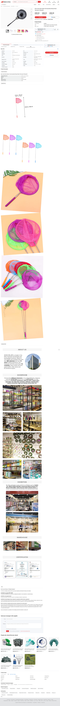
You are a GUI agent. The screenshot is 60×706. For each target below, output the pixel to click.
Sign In (36, 40)
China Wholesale (26, 699)
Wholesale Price (31, 699)
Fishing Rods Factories (5, 692)
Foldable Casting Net (33, 688)
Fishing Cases (3, 694)
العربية (34, 700)
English (9, 700)
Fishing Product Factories (22, 692)
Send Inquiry (41, 17)
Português (15, 700)
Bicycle (45, 679)
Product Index (45, 699)
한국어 (37, 700)
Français (19, 700)
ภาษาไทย (44, 700)
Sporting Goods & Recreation (6, 6)
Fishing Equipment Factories (13, 692)
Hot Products (8, 699)
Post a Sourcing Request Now (25, 631)
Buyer (39, 4)
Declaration (39, 702)
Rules (58, 4)
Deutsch (28, 700)
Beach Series (46, 677)
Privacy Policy (43, 702)
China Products (13, 699)
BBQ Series (2, 677)
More (1, 696)
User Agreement (35, 702)
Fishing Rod (18, 688)
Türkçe (47, 700)
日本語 (39, 700)
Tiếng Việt (50, 700)
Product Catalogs (13, 674)
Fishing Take (43, 692)
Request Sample (50, 19)
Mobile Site (49, 699)
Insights (52, 699)
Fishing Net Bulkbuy (10, 694)
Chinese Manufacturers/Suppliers (19, 699)
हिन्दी (41, 700)
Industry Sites (35, 699)
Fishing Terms (37, 692)
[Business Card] (57, 48)
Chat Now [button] (53, 17)
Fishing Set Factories (31, 692)
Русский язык (22, 700)
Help (43, 4)
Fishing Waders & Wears (5, 688)
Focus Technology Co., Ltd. (24, 702)
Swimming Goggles (32, 679)
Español (12, 700)
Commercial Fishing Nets (25, 688)
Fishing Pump (48, 692)
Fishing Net (16, 6)
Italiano (26, 700)
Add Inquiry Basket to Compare (17, 34)
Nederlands (31, 700)
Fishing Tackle (12, 6)
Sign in (58, 2)
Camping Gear (17, 677)
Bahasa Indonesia (54, 700)
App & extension (48, 4)
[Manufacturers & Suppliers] (5, 2)
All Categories (4, 4)
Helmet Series (17, 679)
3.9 (48, 46)
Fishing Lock (53, 692)
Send (7, 631)
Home (1, 6)
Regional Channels (40, 699)
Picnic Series (31, 677)
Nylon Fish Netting (40, 688)
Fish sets (2, 679)
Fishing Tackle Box (12, 688)
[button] (40, 46)
